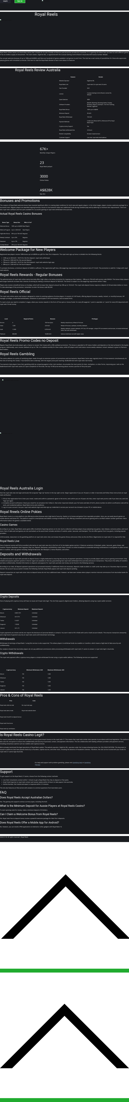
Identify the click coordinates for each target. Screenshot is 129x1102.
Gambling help (77, 762)
